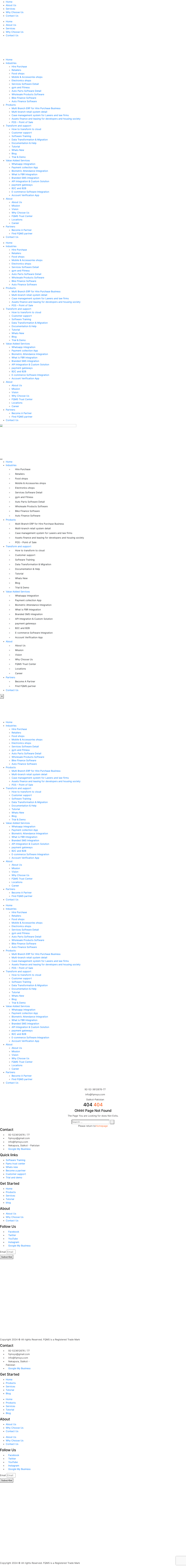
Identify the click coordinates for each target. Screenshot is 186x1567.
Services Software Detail (25, 83)
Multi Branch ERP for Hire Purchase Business (36, 108)
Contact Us (12, 15)
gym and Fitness (21, 87)
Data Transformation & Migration (30, 139)
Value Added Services (18, 160)
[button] (1, 718)
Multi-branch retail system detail (29, 111)
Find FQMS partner (22, 233)
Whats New (18, 150)
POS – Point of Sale (22, 122)
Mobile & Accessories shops (27, 77)
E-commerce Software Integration (30, 191)
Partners (10, 226)
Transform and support (18, 125)
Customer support (22, 132)
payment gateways (22, 184)
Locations (17, 219)
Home (9, 1)
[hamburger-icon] (1, 459)
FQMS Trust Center (22, 216)
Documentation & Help (24, 143)
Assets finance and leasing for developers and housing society (46, 118)
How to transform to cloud (26, 129)
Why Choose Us (14, 12)
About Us (11, 5)
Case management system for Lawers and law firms (40, 115)
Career (15, 223)
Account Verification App (25, 195)
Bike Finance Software (24, 97)
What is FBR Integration (24, 174)
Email (3, 1251)
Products (11, 104)
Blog (14, 153)
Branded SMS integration (25, 177)
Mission (16, 205)
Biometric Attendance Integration (30, 170)
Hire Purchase (19, 66)
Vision (15, 209)
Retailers (16, 70)
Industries (11, 63)
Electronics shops (21, 80)
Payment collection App (25, 167)
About (9, 198)
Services (10, 8)
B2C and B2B (19, 188)
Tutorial (16, 146)
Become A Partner (22, 230)
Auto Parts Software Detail (26, 90)
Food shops (18, 73)
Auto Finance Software (24, 101)
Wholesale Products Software (28, 94)
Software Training (21, 136)
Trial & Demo (19, 156)
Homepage (102, 1125)
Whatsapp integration (23, 163)
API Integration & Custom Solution (30, 181)
